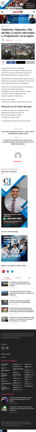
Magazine (16, 383)
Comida (3, 381)
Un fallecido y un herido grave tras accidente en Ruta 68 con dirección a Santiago (20, 283)
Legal (14, 380)
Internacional (17, 374)
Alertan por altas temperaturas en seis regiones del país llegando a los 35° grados (21, 399)
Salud (26, 379)
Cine (2, 379)
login (6, 169)
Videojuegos (28, 386)
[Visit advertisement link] (18, 4)
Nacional (15, 385)
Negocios (16, 387)
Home (2, 26)
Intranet (3, 357)
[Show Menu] (2, 11)
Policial (27, 370)
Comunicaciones (6, 383)
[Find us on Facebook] (3, 348)
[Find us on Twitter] (7, 348)
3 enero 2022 (18, 40)
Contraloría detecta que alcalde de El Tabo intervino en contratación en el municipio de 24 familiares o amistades (22, 319)
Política (27, 372)
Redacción (9, 40)
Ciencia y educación (4, 374)
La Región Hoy (8, 422)
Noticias (8, 26)
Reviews (27, 377)
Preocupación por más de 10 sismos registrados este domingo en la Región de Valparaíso (22, 293)
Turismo (27, 383)
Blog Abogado (5, 370)
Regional (27, 374)
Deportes (15, 364)
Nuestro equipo (5, 354)
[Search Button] (34, 11)
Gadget (15, 372)
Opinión (27, 364)
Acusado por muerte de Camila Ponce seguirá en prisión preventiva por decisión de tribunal (22, 408)
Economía (16, 366)
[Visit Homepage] (18, 12)
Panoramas (28, 366)
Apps (2, 368)
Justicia (15, 378)
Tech (26, 381)
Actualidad (4, 364)
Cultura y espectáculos (5, 387)
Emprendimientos (18, 369)
